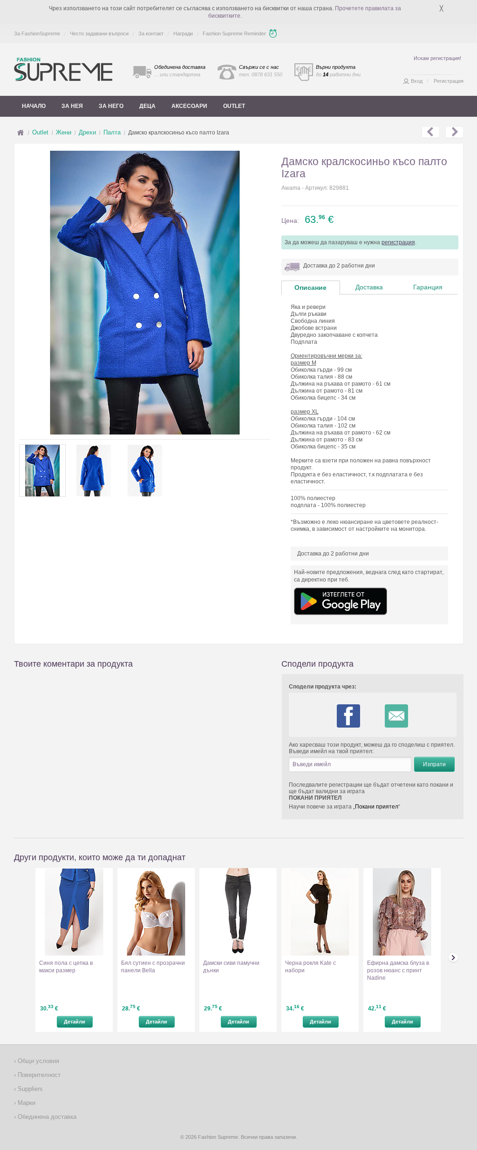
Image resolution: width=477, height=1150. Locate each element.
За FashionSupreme (37, 33)
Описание (310, 287)
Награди (183, 33)
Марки (25, 1102)
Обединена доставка (46, 1116)
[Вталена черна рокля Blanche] (431, 132)
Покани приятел (376, 806)
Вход (416, 81)
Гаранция (428, 287)
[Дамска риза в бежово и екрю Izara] (454, 132)
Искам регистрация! (437, 58)
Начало (34, 106)
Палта (112, 132)
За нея (72, 106)
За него (111, 106)
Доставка (369, 287)
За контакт (151, 33)
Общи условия (37, 1060)
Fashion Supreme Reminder (234, 33)
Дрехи (87, 132)
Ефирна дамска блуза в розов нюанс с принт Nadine (398, 970)
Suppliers (29, 1088)
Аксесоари (189, 106)
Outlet (234, 106)
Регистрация (448, 81)
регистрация (398, 242)
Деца (147, 106)
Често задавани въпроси (99, 33)
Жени (63, 132)
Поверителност (38, 1074)
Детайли (74, 1021)
